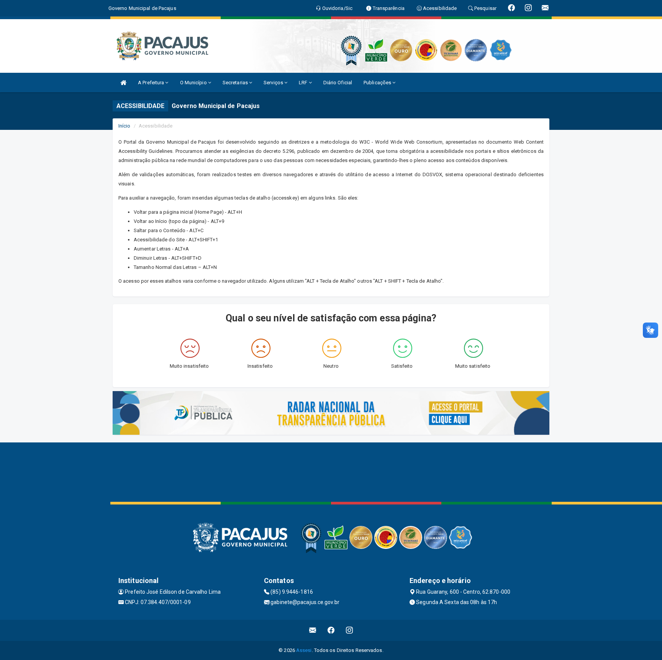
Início (124, 126)
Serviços (274, 82)
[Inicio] (123, 82)
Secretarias (236, 82)
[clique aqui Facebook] (331, 630)
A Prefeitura (151, 82)
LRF (303, 82)
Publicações (378, 82)
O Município (194, 82)
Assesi (304, 650)
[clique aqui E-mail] (313, 630)
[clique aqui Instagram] (349, 630)
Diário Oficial (337, 82)
